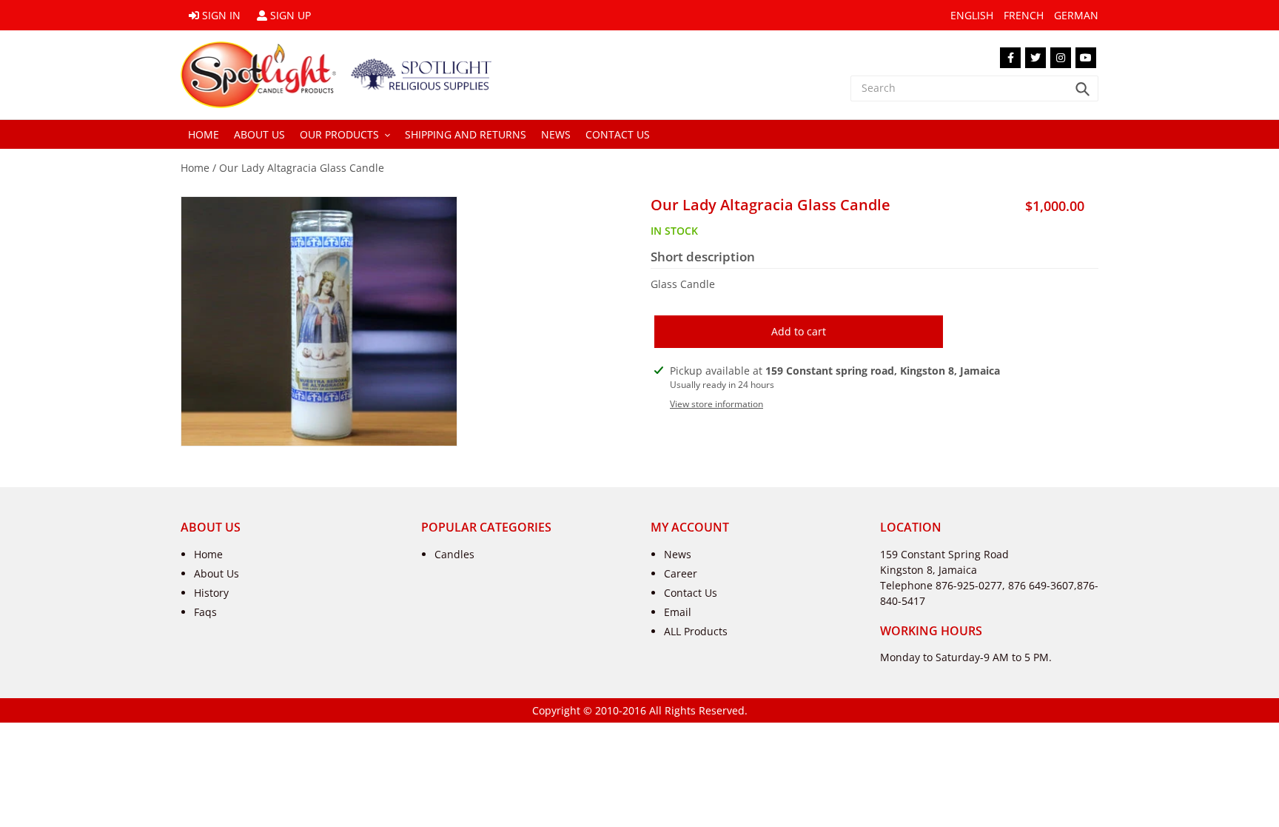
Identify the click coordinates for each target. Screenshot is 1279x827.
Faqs (205, 612)
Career (680, 573)
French (1024, 15)
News (677, 554)
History (211, 593)
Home (195, 168)
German (1076, 15)
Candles (454, 554)
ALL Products (696, 631)
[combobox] (974, 88)
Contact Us (690, 593)
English (971, 15)
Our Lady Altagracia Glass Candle (301, 168)
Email (677, 612)
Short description (703, 257)
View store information (716, 404)
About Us (216, 573)
